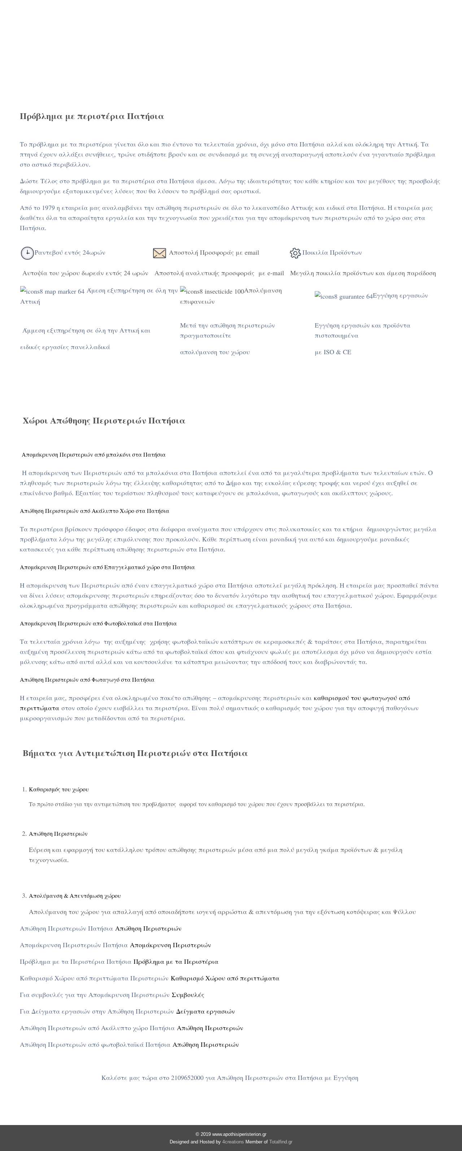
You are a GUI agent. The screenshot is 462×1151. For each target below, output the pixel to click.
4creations (233, 1142)
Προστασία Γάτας (313, 23)
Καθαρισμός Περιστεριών (221, 23)
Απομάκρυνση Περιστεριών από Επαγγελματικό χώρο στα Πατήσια (107, 567)
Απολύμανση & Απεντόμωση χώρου (75, 895)
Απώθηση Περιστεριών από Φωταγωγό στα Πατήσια (87, 679)
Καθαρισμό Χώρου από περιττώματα (225, 978)
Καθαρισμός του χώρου (59, 789)
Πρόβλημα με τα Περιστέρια (176, 961)
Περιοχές (213, 36)
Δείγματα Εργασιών (387, 23)
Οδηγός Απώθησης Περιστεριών (135, 36)
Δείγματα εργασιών (205, 1011)
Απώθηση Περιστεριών (120, 23)
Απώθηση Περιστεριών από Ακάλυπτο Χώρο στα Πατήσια (94, 510)
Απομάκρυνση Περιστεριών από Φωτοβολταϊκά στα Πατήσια (98, 623)
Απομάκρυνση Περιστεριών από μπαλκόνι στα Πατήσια (93, 454)
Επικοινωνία (270, 36)
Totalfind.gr (280, 1142)
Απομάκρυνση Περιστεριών (170, 944)
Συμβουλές (188, 994)
